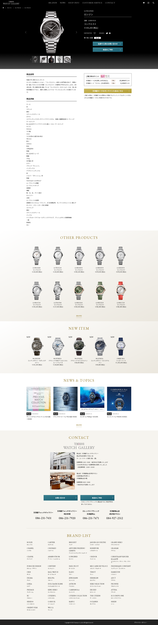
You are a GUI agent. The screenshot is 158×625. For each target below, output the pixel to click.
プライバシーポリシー (140, 622)
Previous (25, 32)
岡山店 (97, 38)
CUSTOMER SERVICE (92, 3)
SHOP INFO (73, 3)
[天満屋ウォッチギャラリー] (11, 3)
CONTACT (110, 3)
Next (77, 32)
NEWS (62, 3)
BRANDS (53, 3)
